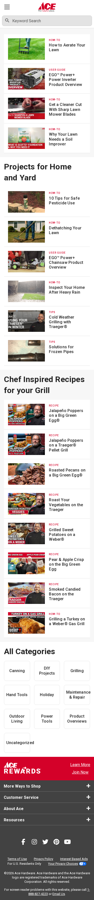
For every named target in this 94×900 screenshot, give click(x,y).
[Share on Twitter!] (45, 842)
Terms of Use (17, 859)
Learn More (80, 764)
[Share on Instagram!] (34, 842)
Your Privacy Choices (63, 864)
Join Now (80, 772)
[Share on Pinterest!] (56, 842)
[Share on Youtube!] (67, 842)
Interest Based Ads (74, 859)
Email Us (58, 894)
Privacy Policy (43, 859)
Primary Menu (7, 6)
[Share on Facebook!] (23, 842)
